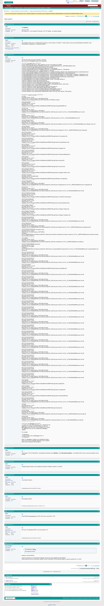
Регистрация (95, 1)
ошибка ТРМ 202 (9, 580)
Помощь (87, 1)
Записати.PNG (25, 29)
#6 (98, 474)
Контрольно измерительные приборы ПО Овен (81, 598)
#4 (98, 447)
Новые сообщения (9, 7)
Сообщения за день (18, 7)
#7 (98, 493)
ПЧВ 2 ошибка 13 (9, 577)
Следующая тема (56, 571)
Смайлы (33, 587)
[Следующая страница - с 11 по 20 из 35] (92, 16)
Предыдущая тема (48, 571)
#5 (98, 461)
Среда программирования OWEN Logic (38, 11)
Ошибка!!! (10, 19)
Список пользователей (29, 7)
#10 (98, 543)
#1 (98, 24)
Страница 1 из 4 (81, 16)
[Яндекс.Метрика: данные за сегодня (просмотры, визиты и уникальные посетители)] (52, 605)
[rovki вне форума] (9, 480)
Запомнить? (71, 2)
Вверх (98, 568)
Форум (9, 5)
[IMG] (32, 589)
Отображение (95, 21)
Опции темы (88, 21)
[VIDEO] (33, 590)
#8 (98, 511)
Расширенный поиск (95, 7)
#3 (98, 54)
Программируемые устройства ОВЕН (19, 11)
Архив (94, 598)
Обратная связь (66, 598)
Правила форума (35, 594)
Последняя (95, 16)
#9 (98, 524)
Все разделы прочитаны (40, 7)
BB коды (33, 586)
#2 (98, 37)
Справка (48, 7)
